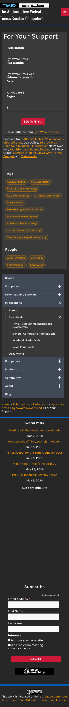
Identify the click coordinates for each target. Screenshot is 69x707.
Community (13, 377)
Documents (16, 353)
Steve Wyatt (45, 152)
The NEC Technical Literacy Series (34, 474)
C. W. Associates (53, 139)
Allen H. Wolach (16, 257)
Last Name (15, 623)
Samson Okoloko (24, 152)
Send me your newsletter (27, 640)
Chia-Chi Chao (12, 142)
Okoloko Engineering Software (24, 209)
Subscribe (35, 659)
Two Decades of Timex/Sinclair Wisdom (35, 441)
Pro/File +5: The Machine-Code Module (35, 430)
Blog (8, 394)
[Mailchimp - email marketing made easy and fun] (34, 673)
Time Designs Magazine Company (26, 237)
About (9, 386)
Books (13, 310)
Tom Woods (29, 156)
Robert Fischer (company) (22, 223)
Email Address (19, 599)
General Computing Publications (33, 333)
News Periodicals (23, 347)
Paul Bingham (19, 149)
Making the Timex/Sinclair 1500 (34, 463)
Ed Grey (44, 142)
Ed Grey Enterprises (18, 195)
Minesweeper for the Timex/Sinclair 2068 (34, 452)
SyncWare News (17, 59)
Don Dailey (37, 257)
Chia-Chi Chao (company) (22, 188)
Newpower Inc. (15, 202)
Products (11, 369)
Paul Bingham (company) (22, 216)
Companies (12, 361)
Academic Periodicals (26, 340)
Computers (12, 286)
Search (9, 278)
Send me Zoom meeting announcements (25, 646)
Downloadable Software (20, 294)
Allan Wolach (32, 139)
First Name (15, 611)
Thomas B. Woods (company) (24, 230)
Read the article (33, 121)
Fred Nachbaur (15, 264)
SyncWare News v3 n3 (21, 74)
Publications (13, 302)
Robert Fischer (40, 149)
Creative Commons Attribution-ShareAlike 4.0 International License (35, 698)
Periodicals (16, 317)
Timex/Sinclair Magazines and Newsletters (32, 325)
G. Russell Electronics (32, 146)
